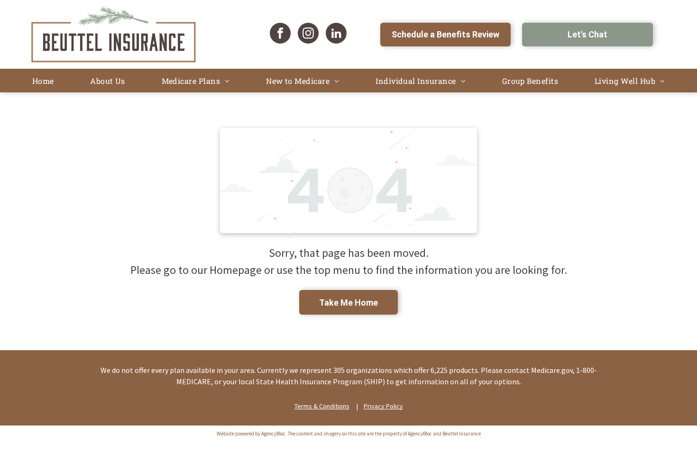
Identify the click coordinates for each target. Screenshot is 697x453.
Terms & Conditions (321, 406)
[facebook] (280, 34)
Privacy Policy (383, 406)
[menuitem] (43, 80)
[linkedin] (336, 34)
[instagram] (308, 34)
